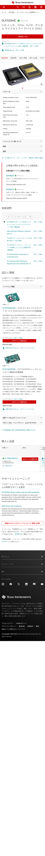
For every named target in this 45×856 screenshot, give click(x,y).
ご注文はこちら (22, 36)
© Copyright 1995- (9, 634)
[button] (4, 7)
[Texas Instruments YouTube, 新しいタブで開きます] (42, 585)
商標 (37, 626)
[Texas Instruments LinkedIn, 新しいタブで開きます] (26, 585)
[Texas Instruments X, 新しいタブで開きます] (18, 585)
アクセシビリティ (7, 623)
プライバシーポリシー (9, 626)
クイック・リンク (7, 564)
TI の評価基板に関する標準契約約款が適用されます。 (19, 430)
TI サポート (5, 541)
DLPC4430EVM (9, 369)
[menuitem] (18, 7)
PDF (31, 46)
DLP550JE (10, 176)
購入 (3, 571)
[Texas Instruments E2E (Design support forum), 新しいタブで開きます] (34, 585)
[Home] (22, 2)
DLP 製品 (12, 12)
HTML (37, 46)
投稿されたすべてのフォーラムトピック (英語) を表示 (22, 523)
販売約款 (22, 626)
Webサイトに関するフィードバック (13, 629)
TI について (5, 556)
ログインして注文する (19, 341)
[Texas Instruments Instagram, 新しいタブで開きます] (3, 585)
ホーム (4, 12)
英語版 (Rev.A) (9, 50)
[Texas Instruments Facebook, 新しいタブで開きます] (11, 585)
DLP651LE (10, 189)
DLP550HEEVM (9, 308)
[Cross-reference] (24, 7)
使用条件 (18, 534)
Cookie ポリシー (21, 623)
